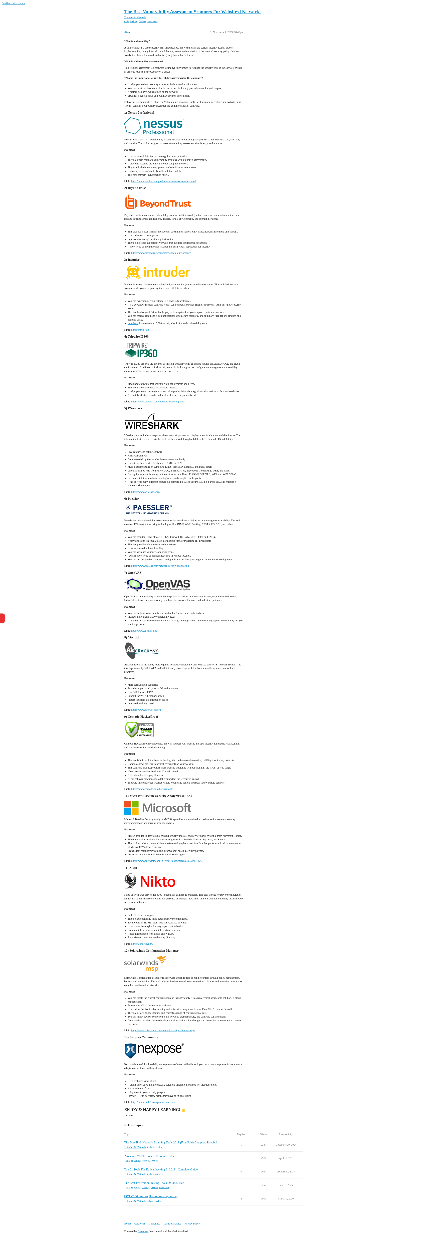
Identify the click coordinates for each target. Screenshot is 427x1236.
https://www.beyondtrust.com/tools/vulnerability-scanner (161, 253)
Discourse (143, 1231)
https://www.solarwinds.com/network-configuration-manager (163, 1030)
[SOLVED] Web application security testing (150, 1196)
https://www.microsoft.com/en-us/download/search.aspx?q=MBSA (166, 860)
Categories (139, 1223)
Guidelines (154, 1223)
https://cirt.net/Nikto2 (142, 943)
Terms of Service (172, 1223)
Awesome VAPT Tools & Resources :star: (149, 1156)
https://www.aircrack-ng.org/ (146, 709)
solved (150, 1201)
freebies (142, 21)
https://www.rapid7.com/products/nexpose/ (153, 1102)
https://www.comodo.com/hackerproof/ (151, 789)
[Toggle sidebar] (2, 618)
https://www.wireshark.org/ (145, 491)
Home (127, 1223)
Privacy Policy (192, 1223)
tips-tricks (157, 1174)
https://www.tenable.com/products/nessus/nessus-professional (163, 181)
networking (152, 21)
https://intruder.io (140, 329)
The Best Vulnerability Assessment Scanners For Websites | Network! (192, 11)
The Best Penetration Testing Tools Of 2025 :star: (154, 1182)
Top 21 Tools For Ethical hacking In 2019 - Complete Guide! (161, 1169)
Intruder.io (133, 323)
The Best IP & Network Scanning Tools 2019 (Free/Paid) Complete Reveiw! (170, 1142)
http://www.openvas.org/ (144, 630)
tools (126, 21)
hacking (133, 21)
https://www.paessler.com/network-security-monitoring (160, 565)
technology (158, 1147)
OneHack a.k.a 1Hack (13, 3)
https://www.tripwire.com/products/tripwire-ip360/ (157, 401)
